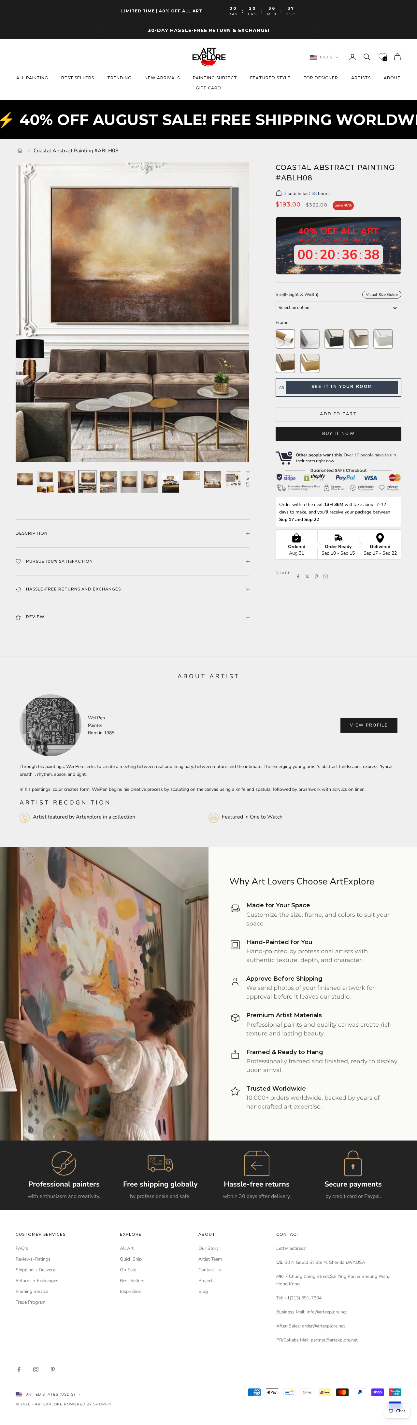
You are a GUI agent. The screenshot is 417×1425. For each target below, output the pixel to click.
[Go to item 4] (87, 481)
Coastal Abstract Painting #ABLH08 (76, 150)
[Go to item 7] (150, 481)
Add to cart (338, 414)
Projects (206, 1281)
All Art (127, 1248)
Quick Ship (131, 1259)
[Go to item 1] (25, 479)
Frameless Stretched (310, 339)
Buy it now (338, 434)
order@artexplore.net (323, 1326)
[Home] (20, 151)
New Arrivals (162, 78)
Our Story (208, 1248)
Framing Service (32, 1291)
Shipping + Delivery (35, 1270)
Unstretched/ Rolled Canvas (285, 339)
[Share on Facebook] (298, 576)
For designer (321, 78)
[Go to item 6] (129, 481)
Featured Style (270, 78)
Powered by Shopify (88, 1404)
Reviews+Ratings (33, 1259)
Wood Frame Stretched (285, 363)
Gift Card (208, 87)
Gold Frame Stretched (310, 363)
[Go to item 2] (45, 481)
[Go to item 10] (212, 479)
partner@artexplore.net (334, 1340)
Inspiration (130, 1291)
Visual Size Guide (382, 294)
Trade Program (31, 1302)
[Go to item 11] (233, 479)
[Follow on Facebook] (19, 1369)
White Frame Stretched (383, 339)
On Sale (128, 1270)
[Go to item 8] (171, 481)
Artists (361, 78)
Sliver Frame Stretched (358, 339)
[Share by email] (325, 576)
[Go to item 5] (108, 481)
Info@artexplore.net (327, 1312)
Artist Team (210, 1259)
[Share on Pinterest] (316, 576)
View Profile (369, 725)
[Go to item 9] (191, 475)
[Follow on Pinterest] (53, 1369)
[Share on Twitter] (307, 576)
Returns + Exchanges (37, 1281)
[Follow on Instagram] (36, 1369)
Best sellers (77, 78)
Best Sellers (132, 1281)
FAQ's (22, 1248)
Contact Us (209, 1270)
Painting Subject (215, 78)
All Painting (32, 78)
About (392, 78)
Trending (119, 78)
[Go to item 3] (66, 481)
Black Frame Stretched (334, 339)
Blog (203, 1291)
